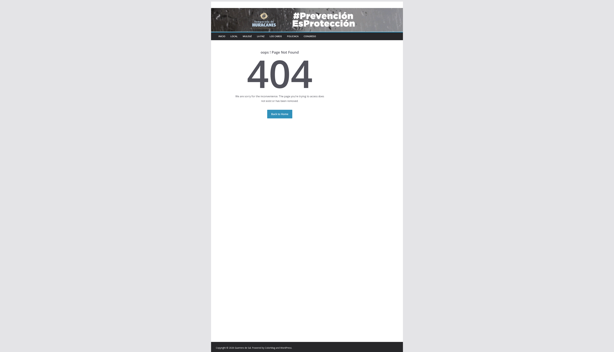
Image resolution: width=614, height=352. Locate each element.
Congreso (310, 36)
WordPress (286, 347)
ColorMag (270, 347)
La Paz (260, 36)
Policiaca (293, 36)
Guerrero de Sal (243, 347)
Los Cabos (276, 36)
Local (234, 36)
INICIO (221, 36)
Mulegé (247, 36)
